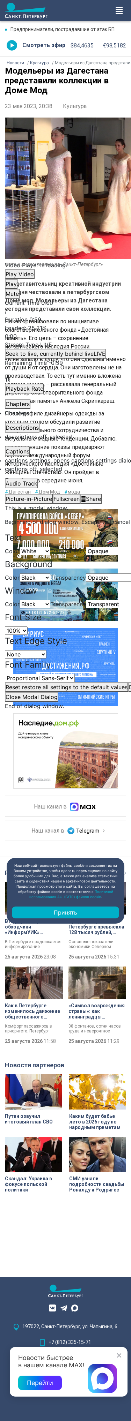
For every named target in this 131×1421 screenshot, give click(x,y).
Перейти (40, 1382)
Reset (67, 687)
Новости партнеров (34, 1065)
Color (12, 551)
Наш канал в (51, 807)
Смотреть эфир (43, 45)
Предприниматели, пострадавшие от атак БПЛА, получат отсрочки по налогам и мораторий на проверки (68, 29)
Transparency (68, 551)
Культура (75, 106)
